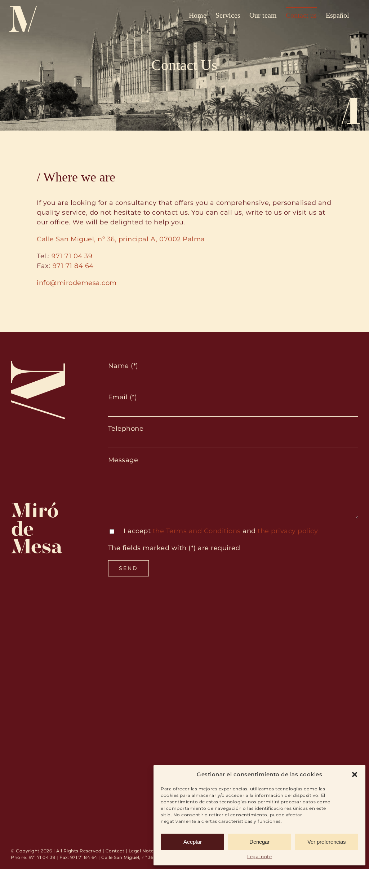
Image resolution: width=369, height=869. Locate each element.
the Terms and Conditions (197, 531)
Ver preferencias (326, 842)
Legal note (259, 856)
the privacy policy (288, 531)
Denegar (259, 842)
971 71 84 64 (73, 266)
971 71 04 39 (72, 256)
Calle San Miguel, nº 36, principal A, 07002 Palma (121, 239)
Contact (115, 850)
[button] (354, 774)
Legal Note (141, 850)
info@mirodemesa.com (77, 283)
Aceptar (192, 842)
